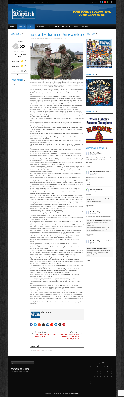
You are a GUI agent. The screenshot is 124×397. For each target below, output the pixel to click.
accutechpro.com (75, 393)
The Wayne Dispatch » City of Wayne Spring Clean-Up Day (99, 198)
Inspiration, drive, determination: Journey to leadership (57, 34)
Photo (90, 162)
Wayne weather (20, 74)
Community (22, 26)
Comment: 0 (64, 38)
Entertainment (40, 26)
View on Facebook (90, 165)
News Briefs (85, 26)
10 (90, 374)
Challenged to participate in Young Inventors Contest (45, 335)
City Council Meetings (38, 2)
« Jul (90, 384)
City (49, 26)
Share (88, 166)
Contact (48, 2)
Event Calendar (26, 2)
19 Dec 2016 (40, 38)
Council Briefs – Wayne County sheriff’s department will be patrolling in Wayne (69, 336)
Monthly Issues (15, 2)
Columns (56, 26)
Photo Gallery (66, 26)
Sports (76, 26)
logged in (39, 350)
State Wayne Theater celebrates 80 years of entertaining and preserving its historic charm (99, 221)
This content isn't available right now (97, 248)
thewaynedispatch (54, 38)
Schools (30, 26)
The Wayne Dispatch (96, 153)
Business (12, 26)
